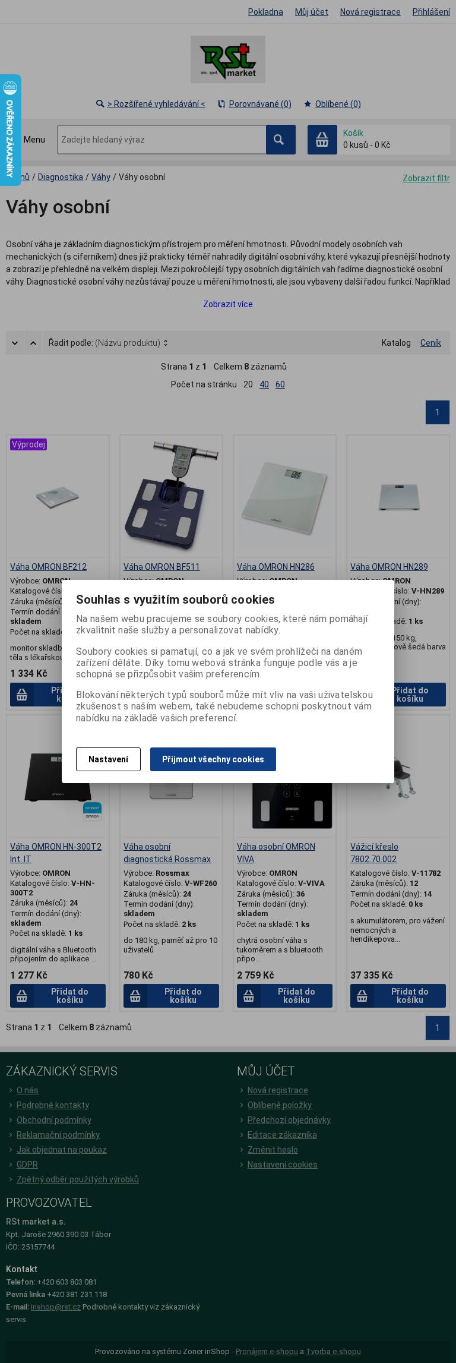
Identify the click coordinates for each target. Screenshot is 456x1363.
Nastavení (108, 759)
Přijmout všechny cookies (213, 759)
